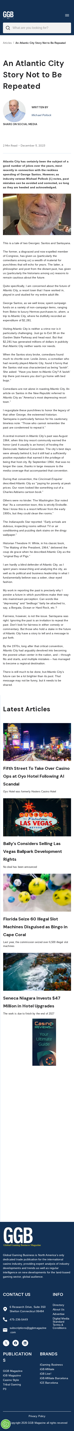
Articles (7, 42)
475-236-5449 (19, 1319)
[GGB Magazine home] (8, 15)
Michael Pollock (41, 115)
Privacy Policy (37, 1416)
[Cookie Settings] (6, 1424)
